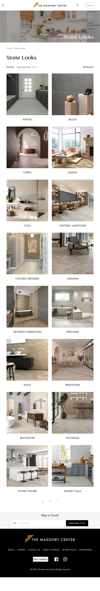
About (11, 549)
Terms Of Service (51, 549)
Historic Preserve (27, 278)
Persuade (72, 332)
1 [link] (43, 501)
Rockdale (72, 438)
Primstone (72, 385)
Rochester (27, 438)
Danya (72, 172)
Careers (21, 549)
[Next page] (57, 501)
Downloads (85, 549)
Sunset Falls (72, 491)
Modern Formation (27, 332)
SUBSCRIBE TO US (77, 523)
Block (73, 119)
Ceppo (27, 172)
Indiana (72, 278)
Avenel (27, 119)
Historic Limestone (72, 225)
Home (9, 48)
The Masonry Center (46, 569)
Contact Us (34, 549)
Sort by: (10, 67)
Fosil (27, 225)
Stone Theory (27, 491)
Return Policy (69, 549)
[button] (3, 5)
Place (27, 385)
